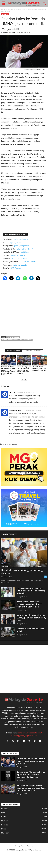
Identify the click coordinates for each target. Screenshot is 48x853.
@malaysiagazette (13, 242)
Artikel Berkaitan (13, 351)
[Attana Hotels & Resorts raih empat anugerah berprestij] (39, 360)
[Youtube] (40, 741)
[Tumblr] (30, 741)
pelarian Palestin (13, 337)
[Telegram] (24, 741)
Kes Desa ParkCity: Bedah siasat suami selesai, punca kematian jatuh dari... (31, 761)
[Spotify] (19, 741)
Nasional (10, 9)
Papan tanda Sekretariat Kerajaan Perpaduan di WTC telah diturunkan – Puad (29, 604)
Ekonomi (4, 825)
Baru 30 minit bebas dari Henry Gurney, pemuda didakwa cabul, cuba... (31, 618)
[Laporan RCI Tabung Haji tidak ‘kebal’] (8, 632)
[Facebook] (8, 741)
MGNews (4, 821)
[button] (44, 4)
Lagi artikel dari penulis (32, 351)
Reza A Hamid (10, 32)
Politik (3, 817)
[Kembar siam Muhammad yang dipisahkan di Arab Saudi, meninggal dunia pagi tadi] (8, 776)
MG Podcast (16, 268)
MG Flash (25, 252)
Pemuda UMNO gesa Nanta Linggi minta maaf (17, 339)
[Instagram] (13, 741)
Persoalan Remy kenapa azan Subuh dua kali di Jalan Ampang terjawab (31, 591)
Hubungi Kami (19, 846)
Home (3, 9)
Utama (3, 813)
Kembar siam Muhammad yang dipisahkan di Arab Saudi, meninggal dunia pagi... (31, 774)
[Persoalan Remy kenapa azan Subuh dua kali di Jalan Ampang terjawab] (8, 592)
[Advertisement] (24, 309)
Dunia (3, 829)
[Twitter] (35, 741)
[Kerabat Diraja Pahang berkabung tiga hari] (24, 552)
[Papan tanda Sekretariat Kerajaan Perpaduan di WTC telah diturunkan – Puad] (8, 605)
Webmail (30, 846)
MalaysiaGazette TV (24, 249)
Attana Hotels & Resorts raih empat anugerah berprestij (39, 368)
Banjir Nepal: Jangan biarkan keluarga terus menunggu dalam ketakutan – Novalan (24, 370)
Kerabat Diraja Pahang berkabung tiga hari (22, 571)
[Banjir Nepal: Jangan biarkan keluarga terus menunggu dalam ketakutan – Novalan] (24, 360)
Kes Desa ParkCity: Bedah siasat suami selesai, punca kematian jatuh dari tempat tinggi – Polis (8, 371)
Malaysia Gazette (20, 239)
